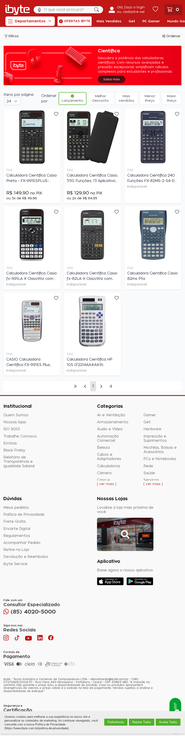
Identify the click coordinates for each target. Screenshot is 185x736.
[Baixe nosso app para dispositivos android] (139, 581)
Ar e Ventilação (111, 415)
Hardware (152, 429)
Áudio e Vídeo (110, 429)
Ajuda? (175, 709)
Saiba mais (111, 79)
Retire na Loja (16, 550)
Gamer (149, 415)
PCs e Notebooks (159, 459)
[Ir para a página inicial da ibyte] (17, 10)
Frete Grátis (14, 521)
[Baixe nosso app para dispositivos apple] (110, 581)
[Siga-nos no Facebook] (50, 639)
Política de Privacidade (23, 514)
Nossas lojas (14, 422)
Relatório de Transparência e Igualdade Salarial (19, 461)
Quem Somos (15, 415)
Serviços (151, 480)
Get (147, 422)
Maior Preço (171, 98)
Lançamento (72, 100)
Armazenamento (112, 422)
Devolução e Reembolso (25, 557)
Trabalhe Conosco (20, 436)
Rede (148, 466)
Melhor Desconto (100, 98)
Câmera (104, 473)
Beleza (103, 447)
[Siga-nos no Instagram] (6, 639)
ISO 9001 (11, 429)
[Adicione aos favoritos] (56, 114)
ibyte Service (15, 564)
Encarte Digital (16, 529)
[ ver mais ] (106, 484)
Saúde (149, 473)
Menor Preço (150, 98)
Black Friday (14, 450)
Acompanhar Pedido (21, 543)
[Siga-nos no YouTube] (28, 639)
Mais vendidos (126, 98)
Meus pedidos (16, 507)
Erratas (10, 443)
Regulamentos (16, 536)
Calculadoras (108, 466)
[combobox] (68, 9)
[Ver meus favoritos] (155, 9)
